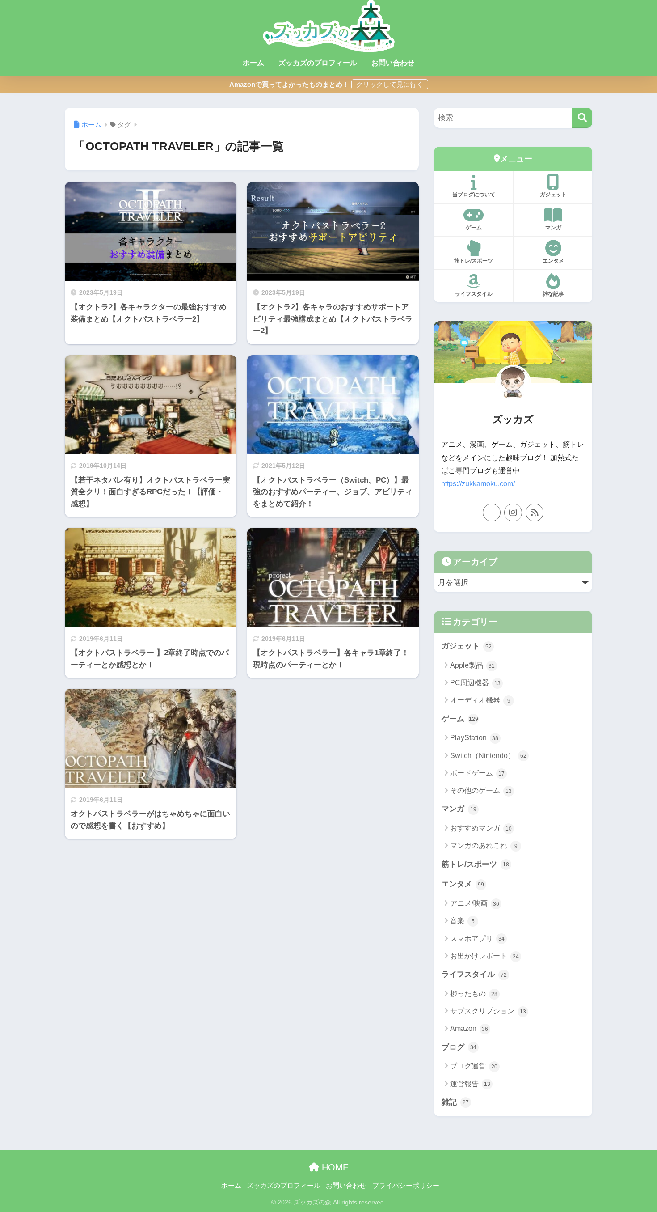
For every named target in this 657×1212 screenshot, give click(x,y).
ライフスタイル (474, 294)
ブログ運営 (473, 1066)
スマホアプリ (477, 938)
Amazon (469, 1028)
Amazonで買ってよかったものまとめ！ (289, 84)
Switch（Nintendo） (488, 755)
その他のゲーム (481, 790)
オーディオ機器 (480, 700)
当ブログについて (473, 194)
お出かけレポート (484, 956)
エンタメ (553, 261)
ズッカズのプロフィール (317, 63)
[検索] (582, 118)
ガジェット (553, 194)
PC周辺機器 (475, 683)
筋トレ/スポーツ (473, 261)
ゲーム (474, 228)
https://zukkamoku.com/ (478, 483)
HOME (334, 1167)
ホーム (253, 63)
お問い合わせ (392, 63)
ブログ (459, 1047)
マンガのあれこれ (484, 845)
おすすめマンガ (481, 828)
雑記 (455, 1102)
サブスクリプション (488, 1011)
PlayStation (474, 738)
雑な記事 (553, 294)
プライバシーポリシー (405, 1185)
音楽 (462, 920)
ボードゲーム (477, 773)
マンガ (553, 228)
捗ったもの (473, 993)
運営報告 (470, 1084)
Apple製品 (472, 665)
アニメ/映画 (474, 903)
